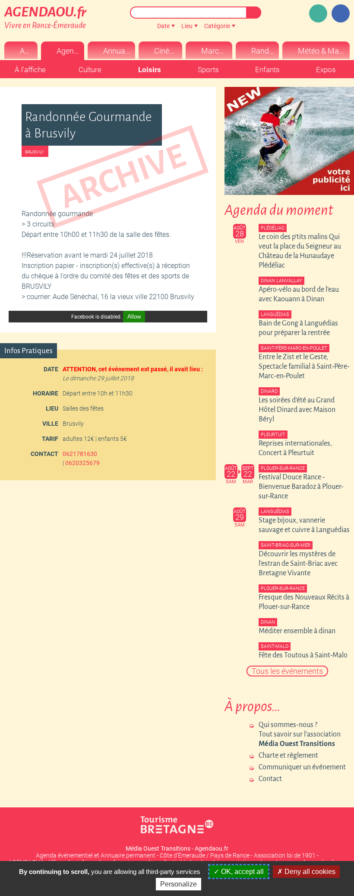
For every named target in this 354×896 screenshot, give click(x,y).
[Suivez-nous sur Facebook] (341, 13)
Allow (134, 316)
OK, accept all (241, 871)
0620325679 (82, 462)
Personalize (178, 884)
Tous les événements (287, 671)
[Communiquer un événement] (318, 13)
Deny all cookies (309, 871)
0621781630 (80, 453)
